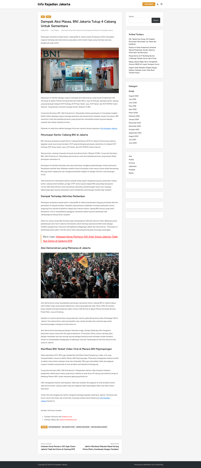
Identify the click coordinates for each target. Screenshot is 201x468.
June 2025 (133, 143)
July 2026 (132, 99)
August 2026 (133, 96)
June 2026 (133, 103)
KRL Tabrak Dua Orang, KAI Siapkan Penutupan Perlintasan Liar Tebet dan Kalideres (142, 41)
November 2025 (135, 126)
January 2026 (134, 119)
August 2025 (133, 136)
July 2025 (132, 140)
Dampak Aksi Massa (92, 30)
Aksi (43, 17)
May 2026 (132, 106)
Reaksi (48, 17)
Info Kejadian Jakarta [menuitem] (108, 128)
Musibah (132, 170)
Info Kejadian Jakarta (54, 4)
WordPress (147, 465)
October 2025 (134, 129)
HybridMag (159, 465)
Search (131, 16)
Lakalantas (133, 166)
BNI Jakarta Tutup (79, 30)
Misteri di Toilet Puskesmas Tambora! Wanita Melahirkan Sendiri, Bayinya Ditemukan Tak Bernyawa (142, 49)
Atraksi (131, 160)
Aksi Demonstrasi (67, 30)
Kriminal (132, 163)
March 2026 (133, 113)
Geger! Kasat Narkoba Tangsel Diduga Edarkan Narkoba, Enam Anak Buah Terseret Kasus (143, 70)
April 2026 (133, 109)
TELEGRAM (148, 4)
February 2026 (134, 116)
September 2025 (135, 133)
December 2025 (135, 123)
